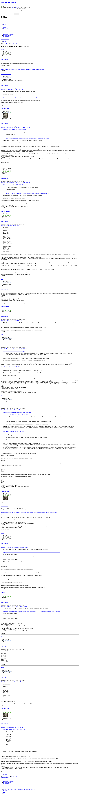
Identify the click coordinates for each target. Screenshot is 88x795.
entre (13, 7)
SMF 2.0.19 (6, 789)
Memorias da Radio (5, 211)
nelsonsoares (3, 592)
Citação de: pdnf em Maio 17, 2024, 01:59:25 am (11, 409)
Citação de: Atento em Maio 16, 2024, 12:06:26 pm (12, 89)
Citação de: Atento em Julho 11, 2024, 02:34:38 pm (12, 727)
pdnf (2, 279)
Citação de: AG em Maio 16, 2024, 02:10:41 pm (11, 366)
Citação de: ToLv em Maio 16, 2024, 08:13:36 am (11, 225)
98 (13, 43)
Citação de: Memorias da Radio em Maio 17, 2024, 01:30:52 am (14, 348)
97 (11, 43)
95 (8, 43)
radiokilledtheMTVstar (6, 74)
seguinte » (7, 39)
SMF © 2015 (13, 789)
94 (6, 43)
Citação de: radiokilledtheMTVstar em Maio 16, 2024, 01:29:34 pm (15, 127)
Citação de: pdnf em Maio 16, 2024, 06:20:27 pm (11, 320)
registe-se (17, 7)
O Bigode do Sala (5, 108)
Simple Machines (20, 789)
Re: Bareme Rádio (4, 59)
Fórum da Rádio (8, 2)
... (5, 43)
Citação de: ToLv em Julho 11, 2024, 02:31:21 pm (11, 681)
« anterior (3, 39)
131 (16, 43)
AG (1, 165)
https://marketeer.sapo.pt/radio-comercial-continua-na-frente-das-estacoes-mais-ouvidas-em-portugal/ (22, 69)
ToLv (2, 636)
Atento (2, 49)
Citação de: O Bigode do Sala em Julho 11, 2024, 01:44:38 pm (14, 547)
